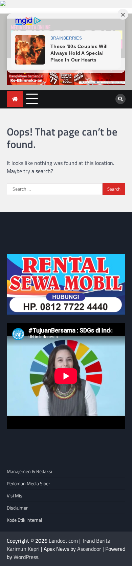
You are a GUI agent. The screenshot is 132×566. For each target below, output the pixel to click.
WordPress (26, 557)
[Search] (120, 99)
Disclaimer (17, 507)
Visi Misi (15, 495)
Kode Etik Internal (24, 519)
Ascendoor (89, 549)
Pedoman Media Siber (28, 483)
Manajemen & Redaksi (29, 471)
